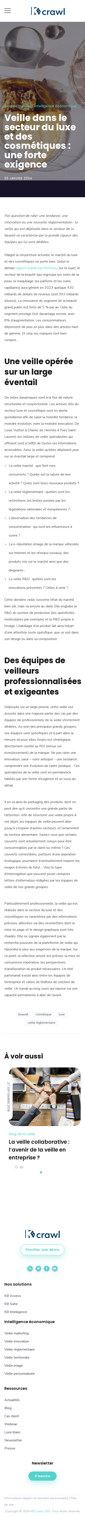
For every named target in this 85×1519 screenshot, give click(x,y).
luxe (62, 1014)
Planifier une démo (43, 1249)
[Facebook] (46, 1268)
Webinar (10, 1424)
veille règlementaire (41, 1023)
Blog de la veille (17, 106)
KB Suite (11, 1304)
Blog (8, 1408)
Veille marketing (16, 1333)
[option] (42, 1119)
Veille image (13, 1365)
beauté (23, 1014)
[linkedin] (30, 1268)
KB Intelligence (15, 1312)
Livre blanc (12, 1432)
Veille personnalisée (19, 1373)
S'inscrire (42, 1476)
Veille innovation (16, 1341)
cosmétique (43, 1014)
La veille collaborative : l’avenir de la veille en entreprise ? (39, 1149)
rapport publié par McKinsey (37, 268)
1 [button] (41, 1172)
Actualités (12, 1400)
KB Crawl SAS (40, 1511)
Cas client (11, 1416)
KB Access (12, 1295)
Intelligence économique (55, 106)
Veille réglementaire (19, 1349)
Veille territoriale (16, 1357)
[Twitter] (38, 1268)
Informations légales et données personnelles (36, 1498)
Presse (9, 1448)
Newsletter (13, 1440)
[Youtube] (55, 1268)
